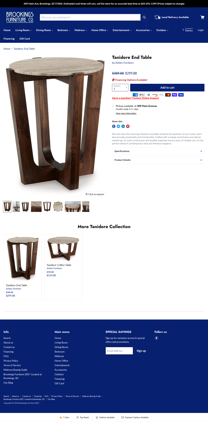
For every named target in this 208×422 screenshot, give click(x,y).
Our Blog (8, 382)
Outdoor (161, 30)
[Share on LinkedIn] (123, 126)
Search (7, 338)
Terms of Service (12, 365)
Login (201, 29)
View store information (126, 113)
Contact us (9, 347)
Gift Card (25, 38)
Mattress (80, 30)
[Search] (144, 17)
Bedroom (62, 30)
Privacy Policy (11, 360)
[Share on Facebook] (113, 126)
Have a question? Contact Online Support (135, 98)
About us (8, 342)
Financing (9, 38)
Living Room (22, 30)
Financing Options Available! (131, 79)
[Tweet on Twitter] (118, 126)
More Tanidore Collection (104, 226)
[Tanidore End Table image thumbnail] (7, 206)
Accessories (143, 30)
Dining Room (43, 30)
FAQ (6, 356)
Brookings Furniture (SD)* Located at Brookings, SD (24, 399)
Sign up (141, 350)
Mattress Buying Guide (15, 369)
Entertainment (121, 30)
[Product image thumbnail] (16, 206)
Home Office (99, 30)
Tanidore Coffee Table (59, 264)
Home (7, 30)
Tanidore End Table (16, 285)
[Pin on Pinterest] (127, 126)
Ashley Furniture (124, 62)
